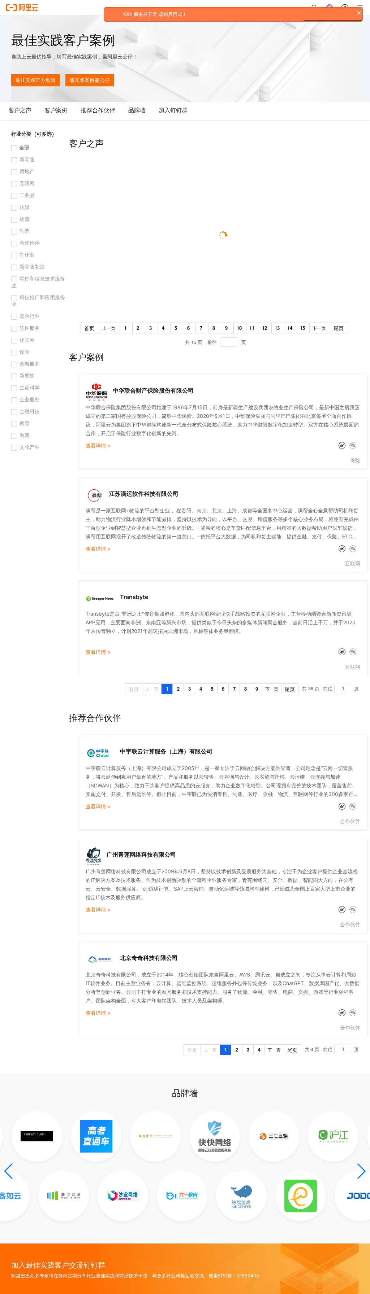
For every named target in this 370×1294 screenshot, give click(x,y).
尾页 (339, 328)
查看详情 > (98, 445)
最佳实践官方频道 (35, 80)
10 (239, 327)
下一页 (319, 328)
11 (251, 327)
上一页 (108, 328)
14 (289, 327)
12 (264, 327)
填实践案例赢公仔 (89, 80)
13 (277, 327)
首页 (89, 328)
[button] (8, 1171)
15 (302, 327)
